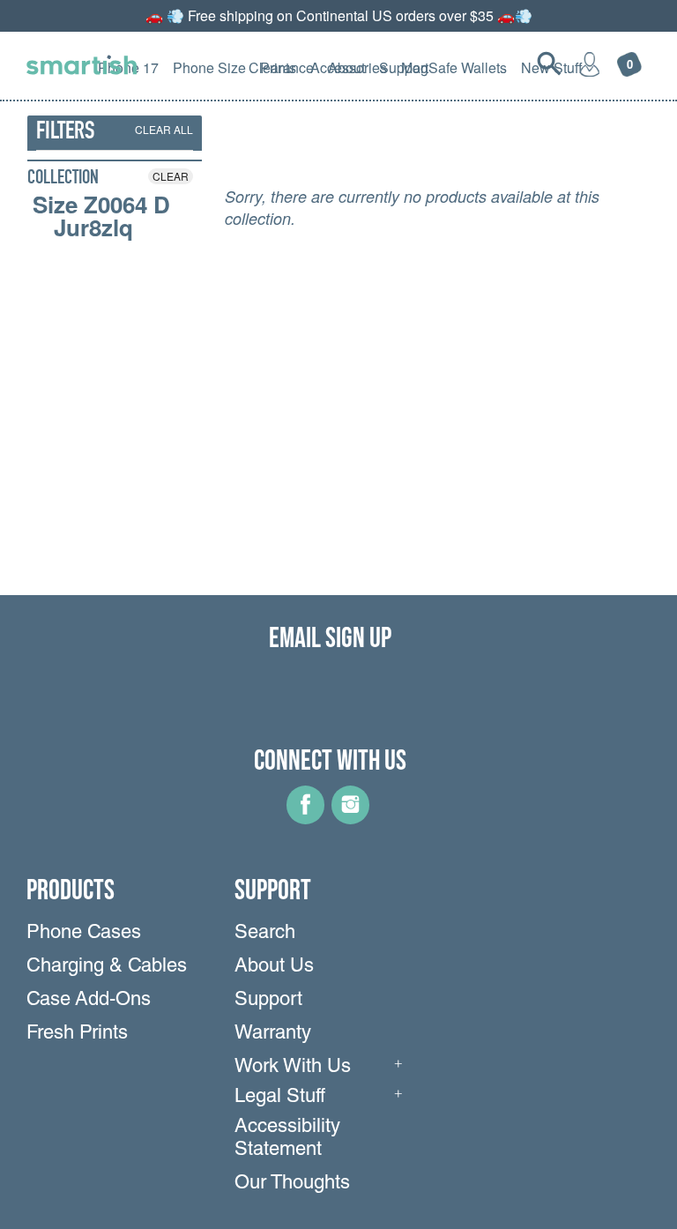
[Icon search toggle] (549, 63)
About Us (274, 967)
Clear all (164, 129)
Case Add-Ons (88, 1000)
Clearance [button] (281, 67)
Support (268, 1000)
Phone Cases (83, 933)
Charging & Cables (106, 967)
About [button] (346, 67)
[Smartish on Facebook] (305, 818)
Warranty (272, 1034)
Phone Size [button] (209, 67)
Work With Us (292, 1067)
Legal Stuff (279, 1097)
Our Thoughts (292, 1184)
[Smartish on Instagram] (350, 818)
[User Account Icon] (589, 63)
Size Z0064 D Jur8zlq (101, 216)
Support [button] (403, 67)
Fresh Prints (77, 1034)
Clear (171, 175)
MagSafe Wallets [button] (454, 67)
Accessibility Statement (287, 1139)
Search (264, 933)
